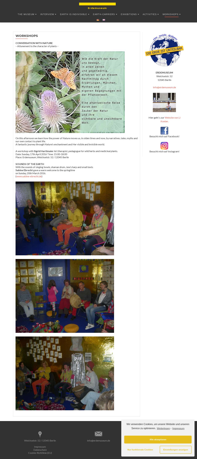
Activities (150, 14)
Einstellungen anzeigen (175, 449)
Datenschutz (40, 449)
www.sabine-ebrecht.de (29, 176)
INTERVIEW (47, 14)
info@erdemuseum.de (164, 87)
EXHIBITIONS (129, 14)
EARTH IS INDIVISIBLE (73, 14)
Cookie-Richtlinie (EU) (40, 452)
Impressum (178, 428)
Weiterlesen (163, 428)
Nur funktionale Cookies (140, 449)
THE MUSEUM (26, 14)
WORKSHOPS (171, 14)
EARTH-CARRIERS (104, 14)
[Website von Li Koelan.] (164, 102)
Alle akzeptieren (158, 439)
